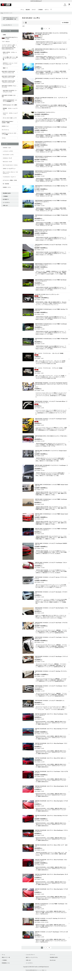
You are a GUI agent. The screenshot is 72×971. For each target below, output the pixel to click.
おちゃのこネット (33, 970)
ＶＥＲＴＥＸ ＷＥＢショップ (36, 0)
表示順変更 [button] (66, 22)
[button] (65, 4)
